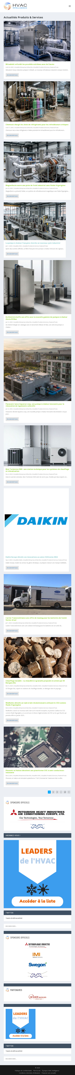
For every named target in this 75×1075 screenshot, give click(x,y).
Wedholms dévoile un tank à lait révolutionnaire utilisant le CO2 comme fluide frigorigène (36, 704)
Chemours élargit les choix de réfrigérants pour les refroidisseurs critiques (37, 124)
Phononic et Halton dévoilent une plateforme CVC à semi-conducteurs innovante (35, 771)
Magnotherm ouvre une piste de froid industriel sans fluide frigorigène (35, 185)
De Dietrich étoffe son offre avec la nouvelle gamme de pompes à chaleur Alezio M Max (36, 318)
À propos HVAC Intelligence (50, 1071)
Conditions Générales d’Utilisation (29, 1073)
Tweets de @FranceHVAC (14, 918)
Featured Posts (54, 67)
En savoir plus (12, 75)
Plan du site (37, 1071)
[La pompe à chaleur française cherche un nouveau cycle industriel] (35, 221)
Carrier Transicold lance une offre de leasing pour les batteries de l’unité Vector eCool (36, 619)
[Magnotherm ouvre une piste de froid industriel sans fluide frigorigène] (37, 162)
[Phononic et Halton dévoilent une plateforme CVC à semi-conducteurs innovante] (37, 747)
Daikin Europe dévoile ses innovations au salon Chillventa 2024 (32, 557)
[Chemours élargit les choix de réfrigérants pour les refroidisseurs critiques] (37, 101)
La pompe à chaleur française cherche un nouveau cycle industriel (33, 243)
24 (65, 792)
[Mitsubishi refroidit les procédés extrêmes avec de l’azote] (37, 41)
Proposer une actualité (49, 1073)
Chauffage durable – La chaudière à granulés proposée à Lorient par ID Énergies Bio (35, 682)
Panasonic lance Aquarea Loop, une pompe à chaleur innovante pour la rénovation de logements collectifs (35, 405)
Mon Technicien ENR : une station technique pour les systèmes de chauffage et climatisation (37, 470)
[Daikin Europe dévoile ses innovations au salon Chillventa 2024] (36, 521)
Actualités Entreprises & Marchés (24, 67)
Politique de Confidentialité (23, 1071)
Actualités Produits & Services (41, 67)
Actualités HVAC (17, 246)
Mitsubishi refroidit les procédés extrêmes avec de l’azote (30, 64)
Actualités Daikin (17, 560)
